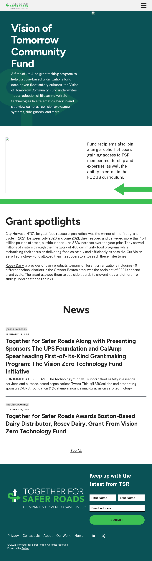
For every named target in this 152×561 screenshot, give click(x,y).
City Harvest (15, 234)
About (48, 536)
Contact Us (31, 536)
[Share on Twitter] (103, 535)
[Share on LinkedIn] (93, 535)
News (78, 536)
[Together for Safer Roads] (17, 5)
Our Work (63, 536)
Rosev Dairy (15, 265)
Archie (25, 548)
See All (76, 450)
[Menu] (143, 5)
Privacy (13, 536)
